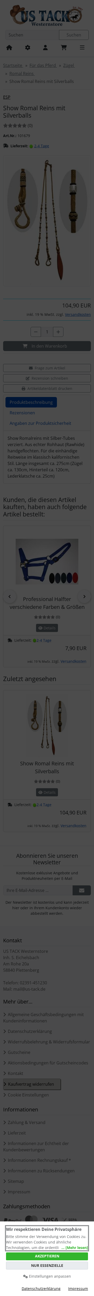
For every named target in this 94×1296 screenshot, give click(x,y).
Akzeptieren (47, 1255)
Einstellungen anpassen (49, 1276)
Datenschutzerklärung (41, 1288)
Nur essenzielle (47, 1265)
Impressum (78, 1288)
